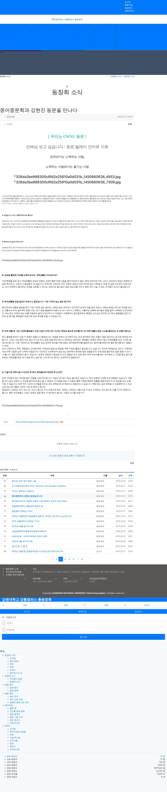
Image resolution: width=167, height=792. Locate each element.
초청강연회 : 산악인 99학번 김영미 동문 (29, 536)
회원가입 (129, 5)
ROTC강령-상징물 (126, 31)
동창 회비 (9, 693)
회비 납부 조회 (81, 31)
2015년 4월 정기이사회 (22, 541)
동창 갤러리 (101, 34)
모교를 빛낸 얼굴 (103, 31)
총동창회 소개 (12, 569)
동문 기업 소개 (102, 37)
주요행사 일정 (37, 28)
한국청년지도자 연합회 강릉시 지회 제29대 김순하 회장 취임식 (39, 501)
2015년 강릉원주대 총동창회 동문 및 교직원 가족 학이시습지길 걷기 (41, 516)
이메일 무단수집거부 (15, 574)
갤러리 (121, 46)
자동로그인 (11, 617)
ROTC (7, 726)
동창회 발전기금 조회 (19, 702)
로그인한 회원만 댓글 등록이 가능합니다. (67, 455)
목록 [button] (130, 124)
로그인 (128, 2)
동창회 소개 (10, 655)
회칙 (12, 37)
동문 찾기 (57, 28)
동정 (120, 43)
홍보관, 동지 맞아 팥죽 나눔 (23, 481)
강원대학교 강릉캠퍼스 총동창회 (27, 599)
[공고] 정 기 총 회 (19, 546)
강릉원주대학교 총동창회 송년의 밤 (27, 506)
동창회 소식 (36, 31)
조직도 (13, 40)
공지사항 (122, 40)
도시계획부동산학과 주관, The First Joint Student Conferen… (39, 486)
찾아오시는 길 (16, 43)
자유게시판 (101, 43)
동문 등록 (57, 31)
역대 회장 (14, 31)
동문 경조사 (101, 40)
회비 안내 (79, 28)
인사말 (13, 28)
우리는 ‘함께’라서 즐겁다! (22, 491)
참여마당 (9, 705)
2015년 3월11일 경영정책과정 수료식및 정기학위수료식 (36, 551)
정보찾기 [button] (139, 611)
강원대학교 (129, 11)
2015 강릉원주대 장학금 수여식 (25, 521)
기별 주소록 (123, 37)
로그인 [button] (27, 611)
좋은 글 (99, 28)
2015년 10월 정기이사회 (22, 526)
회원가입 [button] (82, 611)
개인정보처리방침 (14, 572)
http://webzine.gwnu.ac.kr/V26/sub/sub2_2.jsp (39, 422)
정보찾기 (129, 8)
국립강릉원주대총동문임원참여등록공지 (29, 531)
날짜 (120, 475)
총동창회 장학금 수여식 (22, 511)
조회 (130, 475)
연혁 (12, 34)
